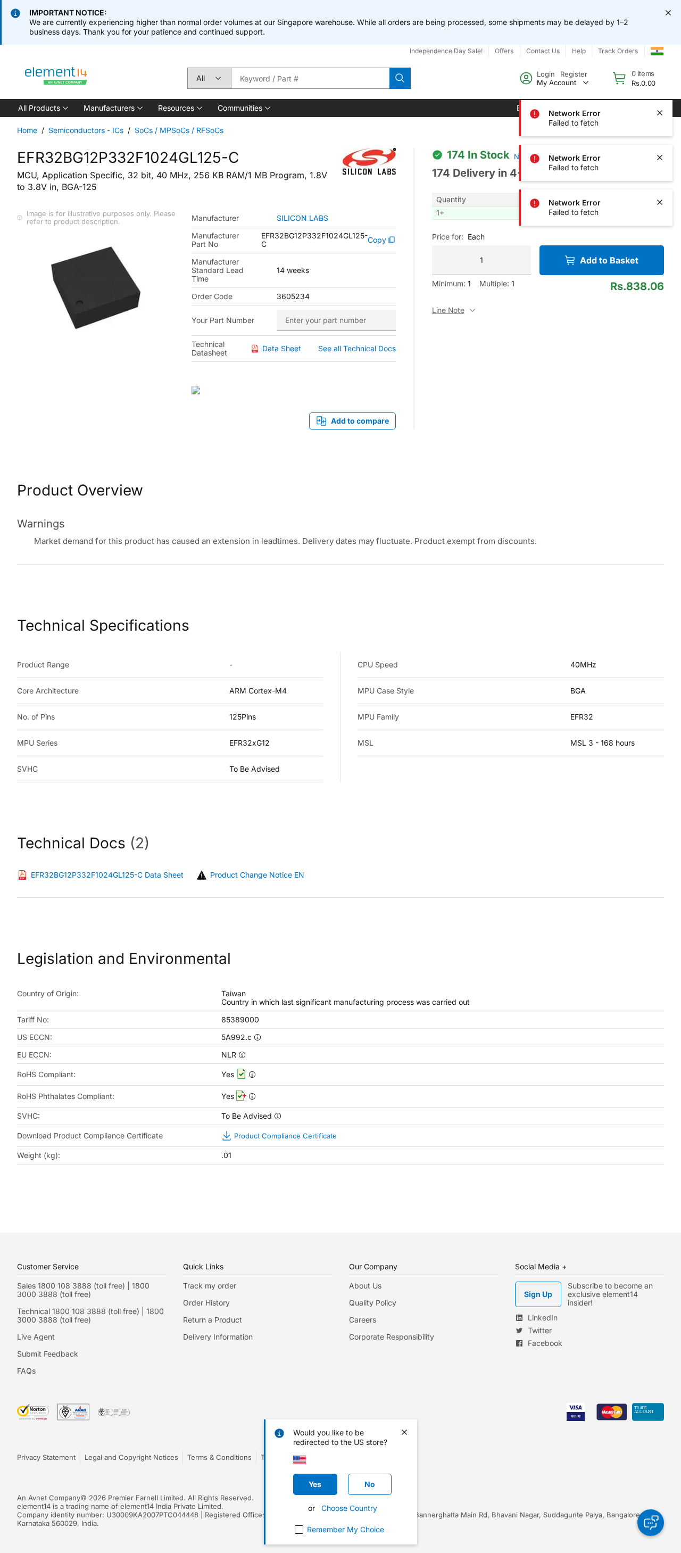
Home (27, 130)
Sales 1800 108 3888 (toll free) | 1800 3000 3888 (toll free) (83, 1290)
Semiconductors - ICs (85, 130)
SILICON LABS (302, 218)
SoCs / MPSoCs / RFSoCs (179, 130)
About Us (365, 1285)
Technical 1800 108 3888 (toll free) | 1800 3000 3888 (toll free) (90, 1315)
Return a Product (212, 1319)
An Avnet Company (48, 1497)
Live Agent (36, 1336)
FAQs (26, 1370)
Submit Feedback (47, 1353)
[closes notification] (668, 13)
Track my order (209, 1285)
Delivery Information (218, 1336)
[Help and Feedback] (650, 1522)
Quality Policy (372, 1302)
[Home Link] (56, 78)
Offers (504, 51)
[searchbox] (310, 78)
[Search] (400, 78)
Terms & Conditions (219, 1457)
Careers (362, 1319)
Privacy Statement (46, 1457)
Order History (206, 1302)
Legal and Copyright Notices (131, 1457)
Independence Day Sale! (446, 51)
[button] (42, 108)
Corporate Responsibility (391, 1336)
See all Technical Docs (357, 348)
